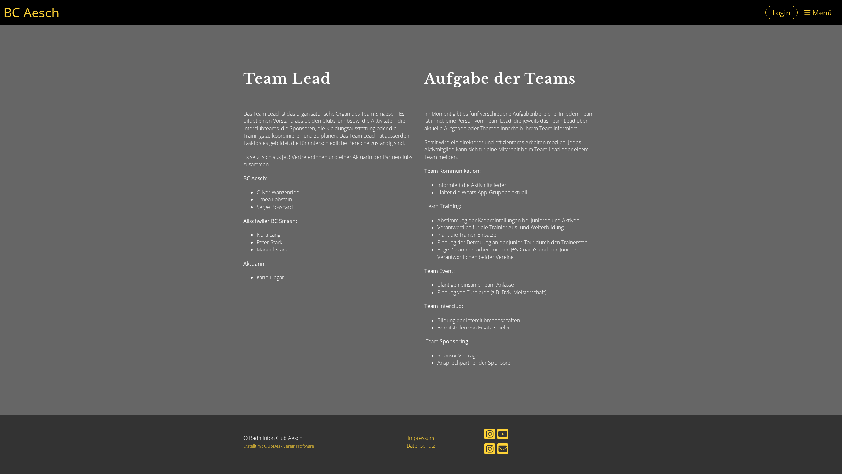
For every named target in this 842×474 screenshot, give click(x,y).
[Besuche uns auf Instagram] (489, 435)
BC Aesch (31, 12)
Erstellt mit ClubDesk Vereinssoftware (278, 446)
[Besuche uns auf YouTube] (502, 435)
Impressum (421, 438)
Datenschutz (421, 445)
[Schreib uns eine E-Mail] (502, 450)
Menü (821, 12)
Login (781, 12)
